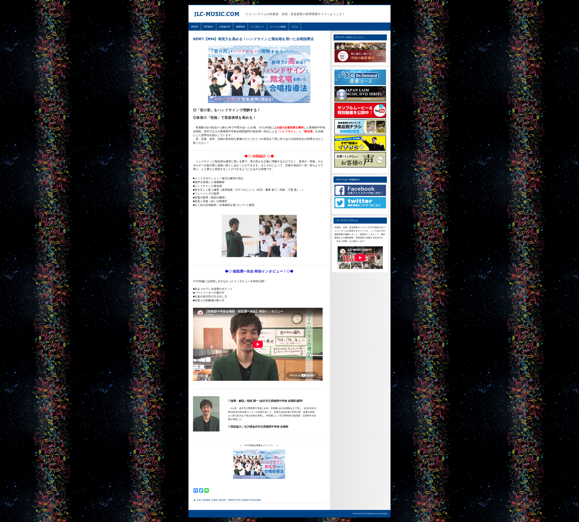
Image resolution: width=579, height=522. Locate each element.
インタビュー (257, 26)
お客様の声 (224, 26)
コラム (294, 26)
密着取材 (240, 26)
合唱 (199, 500)
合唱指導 (206, 500)
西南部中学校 (234, 500)
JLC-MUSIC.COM (216, 14)
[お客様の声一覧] (360, 166)
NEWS (194, 26)
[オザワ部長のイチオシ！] (360, 150)
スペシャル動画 (278, 26)
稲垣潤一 (223, 500)
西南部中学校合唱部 (251, 500)
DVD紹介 (208, 26)
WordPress (369, 513)
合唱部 (214, 500)
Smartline (383, 513)
